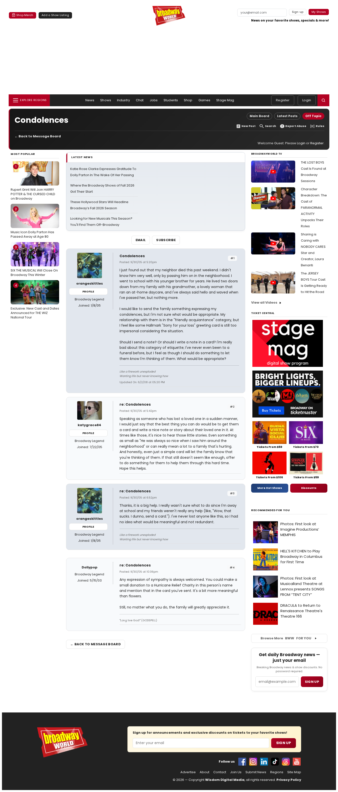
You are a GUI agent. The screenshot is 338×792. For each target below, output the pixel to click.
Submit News (255, 772)
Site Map (294, 772)
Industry (123, 100)
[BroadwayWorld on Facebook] (242, 761)
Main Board (259, 116)
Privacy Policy (288, 779)
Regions (276, 772)
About (204, 772)
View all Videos (264, 302)
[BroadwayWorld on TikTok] (274, 761)
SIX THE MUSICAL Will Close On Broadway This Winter (34, 261)
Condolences (132, 255)
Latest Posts (287, 116)
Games (204, 100)
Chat (140, 100)
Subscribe (166, 240)
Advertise (188, 772)
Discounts (308, 488)
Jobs (154, 100)
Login (306, 100)
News (90, 100)
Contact (219, 772)
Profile (88, 291)
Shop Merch (24, 15)
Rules (320, 126)
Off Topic (313, 116)
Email (141, 240)
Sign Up (283, 742)
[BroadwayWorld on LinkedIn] (264, 761)
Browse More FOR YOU (286, 638)
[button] (323, 100)
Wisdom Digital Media (224, 779)
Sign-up (298, 12)
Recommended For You (270, 510)
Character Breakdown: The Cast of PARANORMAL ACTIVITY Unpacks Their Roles (314, 208)
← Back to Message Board (38, 136)
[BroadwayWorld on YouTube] (296, 761)
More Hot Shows (269, 488)
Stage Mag (225, 100)
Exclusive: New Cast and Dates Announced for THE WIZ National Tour (35, 301)
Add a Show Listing (55, 15)
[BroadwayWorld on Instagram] (253, 761)
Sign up (312, 681)
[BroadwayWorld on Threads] (285, 761)
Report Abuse (295, 126)
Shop (188, 100)
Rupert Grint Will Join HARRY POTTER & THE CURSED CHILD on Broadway (33, 182)
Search (270, 126)
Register (283, 100)
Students (171, 100)
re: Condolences (135, 404)
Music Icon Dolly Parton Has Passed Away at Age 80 (32, 223)
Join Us (235, 772)
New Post (248, 126)
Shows (105, 100)
